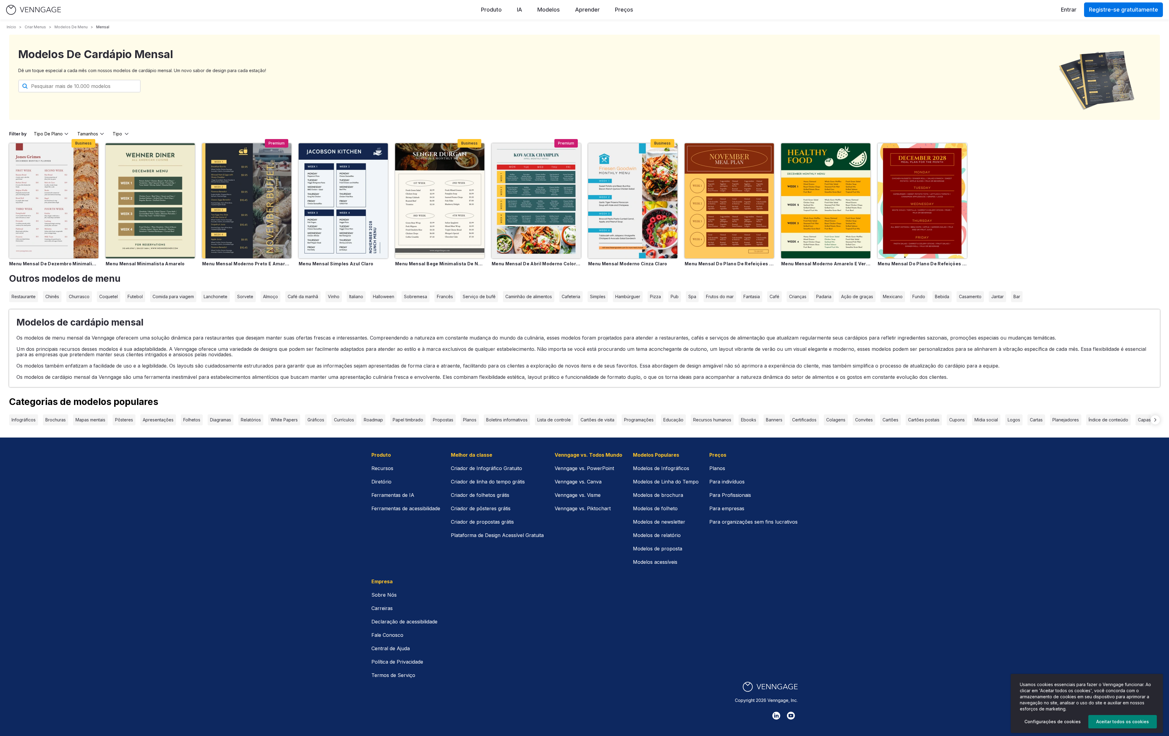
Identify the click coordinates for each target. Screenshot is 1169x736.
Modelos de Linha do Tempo (666, 482)
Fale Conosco (387, 635)
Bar (1016, 296)
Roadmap (373, 419)
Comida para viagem (173, 296)
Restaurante (24, 296)
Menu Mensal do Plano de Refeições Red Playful (922, 263)
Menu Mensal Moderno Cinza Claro (627, 263)
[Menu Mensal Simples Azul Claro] (343, 200)
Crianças (797, 296)
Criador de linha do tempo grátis (488, 482)
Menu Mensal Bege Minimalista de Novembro (439, 263)
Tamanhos (87, 133)
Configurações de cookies (1052, 721)
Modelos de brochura (658, 495)
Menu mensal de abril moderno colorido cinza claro (536, 263)
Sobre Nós (384, 595)
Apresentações (158, 419)
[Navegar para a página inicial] (33, 10)
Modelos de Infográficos (661, 468)
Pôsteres (124, 419)
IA (519, 9)
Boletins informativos (507, 419)
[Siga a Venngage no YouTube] (791, 715)
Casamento (970, 296)
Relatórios (251, 419)
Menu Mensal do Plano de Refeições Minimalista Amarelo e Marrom (729, 263)
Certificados (804, 419)
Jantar (997, 296)
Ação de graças (857, 296)
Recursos (382, 468)
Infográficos (24, 419)
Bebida (942, 296)
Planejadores (1065, 419)
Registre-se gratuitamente (1123, 9)
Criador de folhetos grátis (480, 495)
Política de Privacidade (397, 662)
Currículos (344, 419)
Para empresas (726, 508)
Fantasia (751, 296)
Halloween (383, 296)
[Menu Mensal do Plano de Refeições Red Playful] (922, 200)
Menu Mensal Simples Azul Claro (336, 263)
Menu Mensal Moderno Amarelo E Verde (825, 263)
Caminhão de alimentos (528, 296)
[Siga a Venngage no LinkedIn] (776, 715)
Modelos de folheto (655, 508)
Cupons (957, 419)
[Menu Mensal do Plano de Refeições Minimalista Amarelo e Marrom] (729, 200)
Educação (673, 419)
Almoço (270, 296)
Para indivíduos (727, 482)
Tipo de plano (48, 133)
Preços (624, 9)
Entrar (1068, 9)
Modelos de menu (71, 27)
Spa (692, 296)
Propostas (443, 419)
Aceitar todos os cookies (1122, 721)
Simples (598, 296)
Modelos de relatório (657, 535)
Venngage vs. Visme (578, 495)
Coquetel (108, 296)
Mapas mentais (90, 419)
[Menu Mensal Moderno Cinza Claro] (632, 200)
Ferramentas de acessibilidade (405, 508)
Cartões (890, 419)
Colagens (835, 419)
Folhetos (191, 419)
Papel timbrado (408, 419)
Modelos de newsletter (659, 522)
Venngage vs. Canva (578, 482)
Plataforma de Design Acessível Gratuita (497, 535)
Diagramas (220, 419)
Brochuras (55, 419)
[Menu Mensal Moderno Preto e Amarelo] (246, 200)
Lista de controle (554, 419)
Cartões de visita (597, 419)
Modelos (548, 9)
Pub (675, 296)
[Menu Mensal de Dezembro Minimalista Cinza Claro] (53, 200)
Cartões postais (923, 419)
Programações (639, 419)
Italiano (356, 296)
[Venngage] (770, 687)
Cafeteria (571, 296)
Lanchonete (215, 296)
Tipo (117, 133)
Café (774, 296)
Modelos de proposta (657, 549)
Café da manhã (303, 296)
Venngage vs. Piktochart (583, 508)
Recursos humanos (712, 419)
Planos (469, 419)
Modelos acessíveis (655, 562)
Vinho (333, 296)
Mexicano (893, 296)
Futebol (135, 296)
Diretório (381, 482)
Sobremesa (415, 296)
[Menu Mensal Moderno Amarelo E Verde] (825, 200)
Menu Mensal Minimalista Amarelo (145, 263)
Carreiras (382, 608)
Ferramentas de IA (392, 495)
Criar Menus (35, 27)
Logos (1014, 419)
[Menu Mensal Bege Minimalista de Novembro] (439, 200)
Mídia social (986, 419)
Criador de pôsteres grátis (481, 508)
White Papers (284, 419)
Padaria (823, 296)
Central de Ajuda (390, 648)
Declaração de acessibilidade (404, 622)
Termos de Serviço (393, 675)
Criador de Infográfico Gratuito (486, 468)
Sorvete (245, 296)
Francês (445, 296)
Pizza (655, 296)
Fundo (918, 296)
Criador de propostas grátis (482, 522)
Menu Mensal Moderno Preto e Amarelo (246, 263)
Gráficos (315, 419)
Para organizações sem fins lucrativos (753, 522)
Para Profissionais (730, 495)
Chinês (52, 296)
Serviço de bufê (479, 296)
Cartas (1036, 419)
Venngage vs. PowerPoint (584, 468)
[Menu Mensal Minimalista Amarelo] (150, 200)
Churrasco (79, 296)
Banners (774, 419)
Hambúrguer (627, 296)
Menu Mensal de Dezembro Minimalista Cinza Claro (53, 263)
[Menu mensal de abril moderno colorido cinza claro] (536, 200)
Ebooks (748, 419)
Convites (864, 419)
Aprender (587, 9)
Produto (491, 9)
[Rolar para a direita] (1155, 419)
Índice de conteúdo (1108, 419)
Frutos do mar (720, 296)
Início (11, 27)
